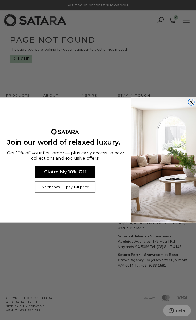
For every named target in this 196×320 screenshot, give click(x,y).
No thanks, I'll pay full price (65, 187)
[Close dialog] (191, 102)
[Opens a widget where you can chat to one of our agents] (177, 311)
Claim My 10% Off (65, 171)
